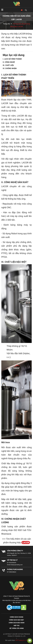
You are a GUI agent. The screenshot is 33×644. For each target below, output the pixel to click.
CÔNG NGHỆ (10, 62)
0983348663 (12, 572)
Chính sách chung (16, 617)
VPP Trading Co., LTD (21, 640)
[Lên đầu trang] (3, 635)
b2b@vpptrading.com (17, 564)
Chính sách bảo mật (16, 620)
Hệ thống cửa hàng (16, 628)
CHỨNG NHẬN (11, 68)
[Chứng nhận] (14, 607)
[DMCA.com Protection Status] (23, 607)
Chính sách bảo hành (16, 623)
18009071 (14, 555)
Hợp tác (16, 625)
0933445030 (12, 562)
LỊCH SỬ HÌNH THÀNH (13, 59)
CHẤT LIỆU (9, 65)
